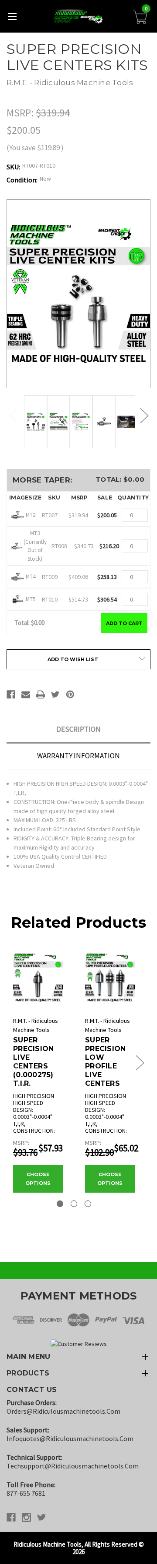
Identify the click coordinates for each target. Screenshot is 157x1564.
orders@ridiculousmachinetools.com (63, 1411)
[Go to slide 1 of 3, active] (60, 1203)
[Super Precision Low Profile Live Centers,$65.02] (110, 977)
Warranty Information (78, 756)
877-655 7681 (26, 1493)
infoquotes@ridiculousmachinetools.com (70, 1438)
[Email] (25, 694)
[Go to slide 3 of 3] (88, 1203)
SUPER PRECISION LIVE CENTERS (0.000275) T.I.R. (33, 1062)
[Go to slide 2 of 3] (74, 1203)
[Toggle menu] (12, 16)
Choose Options (38, 1178)
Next (144, 415)
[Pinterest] (70, 694)
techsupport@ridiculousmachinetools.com (73, 1465)
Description (78, 729)
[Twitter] (55, 694)
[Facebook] (11, 694)
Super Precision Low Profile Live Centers (105, 1062)
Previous (13, 415)
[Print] (40, 694)
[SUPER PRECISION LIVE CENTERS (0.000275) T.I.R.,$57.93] (38, 977)
